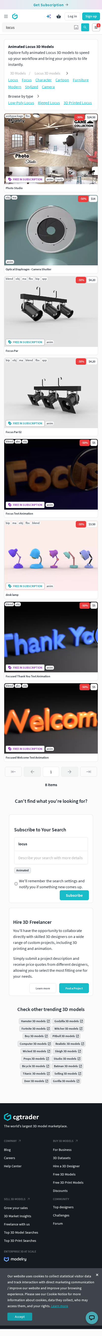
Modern (14, 86)
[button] (76, 27)
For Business (62, 1149)
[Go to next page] (69, 772)
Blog (7, 1149)
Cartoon (62, 79)
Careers (9, 1158)
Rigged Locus (49, 102)
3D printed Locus (78, 102)
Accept (20, 1316)
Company (10, 1141)
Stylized (31, 86)
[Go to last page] (88, 772)
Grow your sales (16, 1208)
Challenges (61, 1215)
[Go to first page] (13, 772)
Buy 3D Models (63, 1141)
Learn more (59, 1306)
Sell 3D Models (15, 1199)
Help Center (13, 1166)
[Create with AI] (49, 16)
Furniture (81, 79)
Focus (27, 79)
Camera (48, 86)
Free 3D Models (64, 1174)
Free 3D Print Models (68, 1182)
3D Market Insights (17, 1216)
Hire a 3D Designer (66, 1166)
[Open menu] (6, 16)
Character (43, 79)
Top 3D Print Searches (20, 1240)
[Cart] (59, 16)
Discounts (60, 1190)
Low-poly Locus (21, 102)
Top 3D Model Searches (21, 1232)
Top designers (63, 1207)
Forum (58, 1223)
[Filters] (96, 27)
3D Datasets (62, 1158)
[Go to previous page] (32, 772)
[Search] (85, 27)
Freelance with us (17, 1224)
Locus (13, 79)
